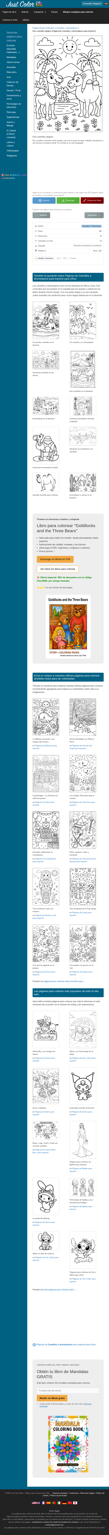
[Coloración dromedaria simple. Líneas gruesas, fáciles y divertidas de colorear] (46, 463)
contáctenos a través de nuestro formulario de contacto (55, 1522)
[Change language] (106, 3)
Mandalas (11, 57)
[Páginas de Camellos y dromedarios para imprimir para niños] (34, 1344)
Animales (50, 28)
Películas (11, 112)
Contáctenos (74, 1493)
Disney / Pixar (14, 90)
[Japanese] (75, 1503)
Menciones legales (87, 1493)
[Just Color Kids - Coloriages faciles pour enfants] (43, 1503)
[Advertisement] (68, 167)
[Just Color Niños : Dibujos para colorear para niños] (24, 4)
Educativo (11, 72)
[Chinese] (70, 1503)
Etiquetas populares (60, 1493)
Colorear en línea (10, 20)
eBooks (26, 20)
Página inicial (38, 28)
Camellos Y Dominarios (92, 226)
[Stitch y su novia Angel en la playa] (83, 1047)
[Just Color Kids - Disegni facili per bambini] (59, 1503)
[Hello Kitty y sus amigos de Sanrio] (46, 1047)
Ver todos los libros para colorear (57, 569)
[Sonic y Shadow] (46, 1104)
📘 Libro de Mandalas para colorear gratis (13, 176)
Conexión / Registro (92, 4)
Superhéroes (13, 117)
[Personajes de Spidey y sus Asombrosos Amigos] (83, 1196)
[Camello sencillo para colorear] (46, 491)
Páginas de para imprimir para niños (66, 1344)
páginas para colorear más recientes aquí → (64, 981)
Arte (9, 77)
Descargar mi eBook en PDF (55, 559)
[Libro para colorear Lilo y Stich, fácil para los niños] (83, 1268)
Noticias (25, 12)
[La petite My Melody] (46, 1214)
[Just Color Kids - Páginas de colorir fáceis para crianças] (54, 1503)
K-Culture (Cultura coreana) (11, 134)
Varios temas (13, 62)
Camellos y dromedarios (66, 28)
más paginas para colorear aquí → (60, 1289)
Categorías (38, 12)
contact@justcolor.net (54, 1525)
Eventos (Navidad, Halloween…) (13, 49)
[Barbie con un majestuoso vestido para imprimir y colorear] (83, 1158)
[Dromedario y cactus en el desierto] (83, 491)
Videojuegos (13, 150)
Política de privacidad (58, 1495)
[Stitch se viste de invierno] (46, 1249)
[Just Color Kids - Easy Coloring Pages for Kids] (36, 1503)
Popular (54, 12)
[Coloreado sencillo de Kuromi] (83, 1104)
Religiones (12, 155)
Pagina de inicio (9, 12)
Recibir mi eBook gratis (52, 1398)
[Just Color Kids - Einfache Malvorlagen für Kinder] (64, 1503)
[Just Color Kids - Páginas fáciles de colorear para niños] (49, 1503)
